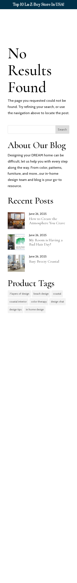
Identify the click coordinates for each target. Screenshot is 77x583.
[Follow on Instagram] (47, 564)
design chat (57, 301)
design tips (15, 309)
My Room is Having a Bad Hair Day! (46, 242)
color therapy (39, 301)
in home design (35, 309)
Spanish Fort (42, 441)
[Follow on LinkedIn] (38, 564)
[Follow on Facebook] (29, 564)
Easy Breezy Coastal (44, 261)
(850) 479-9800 (40, 502)
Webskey (57, 579)
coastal (57, 293)
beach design (41, 293)
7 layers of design (19, 293)
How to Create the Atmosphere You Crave (47, 220)
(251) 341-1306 (38, 422)
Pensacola (39, 484)
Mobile (35, 403)
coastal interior (18, 301)
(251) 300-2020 (39, 465)
